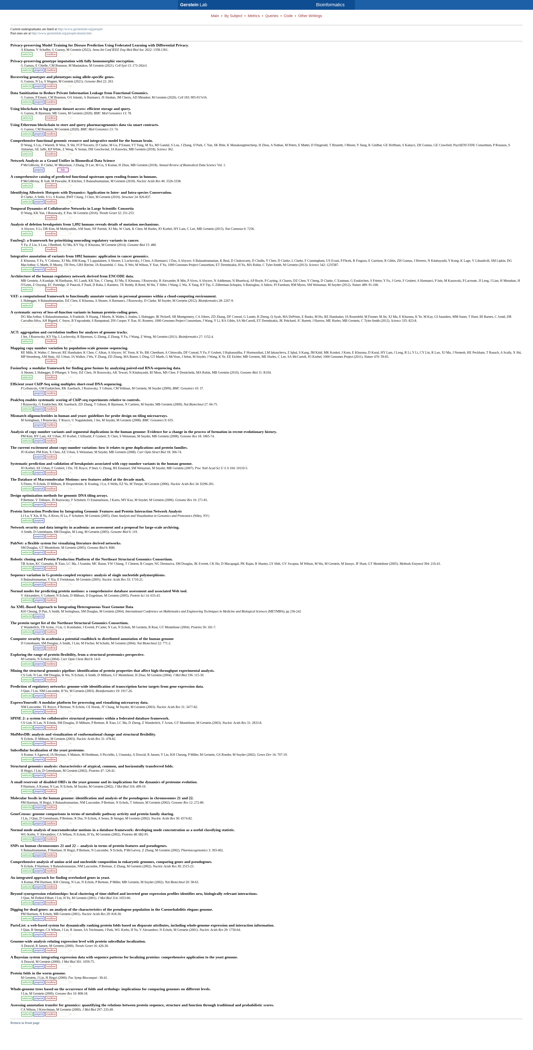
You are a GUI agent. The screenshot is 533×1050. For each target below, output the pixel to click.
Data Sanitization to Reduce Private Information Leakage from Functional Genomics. (79, 93)
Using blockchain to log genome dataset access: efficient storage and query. (70, 109)
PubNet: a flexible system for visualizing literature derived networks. (65, 543)
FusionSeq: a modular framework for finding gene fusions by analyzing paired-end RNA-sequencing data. (95, 368)
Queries (271, 16)
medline (51, 54)
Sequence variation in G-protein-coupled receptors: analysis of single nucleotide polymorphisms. (88, 575)
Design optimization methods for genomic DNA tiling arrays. (59, 495)
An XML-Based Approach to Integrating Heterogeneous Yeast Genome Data (71, 607)
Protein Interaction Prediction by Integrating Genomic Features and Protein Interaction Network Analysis (96, 511)
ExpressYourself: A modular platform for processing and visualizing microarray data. (79, 702)
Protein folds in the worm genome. (38, 973)
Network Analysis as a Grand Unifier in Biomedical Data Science (62, 160)
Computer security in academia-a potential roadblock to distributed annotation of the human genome (92, 639)
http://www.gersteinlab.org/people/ (80, 29)
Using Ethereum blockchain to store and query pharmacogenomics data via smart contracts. (84, 125)
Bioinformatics (330, 4)
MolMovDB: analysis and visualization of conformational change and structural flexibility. (83, 734)
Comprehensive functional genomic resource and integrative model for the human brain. (81, 140)
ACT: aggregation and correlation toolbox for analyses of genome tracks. (69, 332)
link (63, 169)
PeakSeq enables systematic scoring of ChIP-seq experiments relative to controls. (75, 400)
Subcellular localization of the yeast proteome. (47, 750)
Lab (193, 4)
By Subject (233, 16)
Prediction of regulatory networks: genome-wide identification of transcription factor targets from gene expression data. (107, 686)
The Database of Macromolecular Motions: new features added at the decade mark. (77, 479)
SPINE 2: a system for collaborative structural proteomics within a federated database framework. (89, 718)
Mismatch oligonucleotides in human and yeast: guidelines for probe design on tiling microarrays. (89, 416)
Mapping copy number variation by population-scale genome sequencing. (69, 348)
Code (288, 16)
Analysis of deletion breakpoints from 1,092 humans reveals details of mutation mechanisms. (84, 224)
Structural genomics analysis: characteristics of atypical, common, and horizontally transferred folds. (92, 766)
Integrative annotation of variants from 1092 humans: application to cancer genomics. (79, 256)
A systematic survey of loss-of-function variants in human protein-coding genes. (74, 312)
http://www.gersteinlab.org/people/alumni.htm (61, 33)
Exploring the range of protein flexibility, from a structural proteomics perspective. (77, 654)
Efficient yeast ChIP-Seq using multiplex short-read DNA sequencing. (66, 384)
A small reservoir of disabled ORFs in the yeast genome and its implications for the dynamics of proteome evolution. (104, 782)
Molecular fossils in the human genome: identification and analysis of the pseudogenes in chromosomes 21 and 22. (102, 798)
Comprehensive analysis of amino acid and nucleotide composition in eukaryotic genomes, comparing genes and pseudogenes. (111, 862)
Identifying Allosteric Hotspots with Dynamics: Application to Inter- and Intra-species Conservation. (91, 192)
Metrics (254, 16)
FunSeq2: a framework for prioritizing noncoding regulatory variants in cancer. (74, 240)
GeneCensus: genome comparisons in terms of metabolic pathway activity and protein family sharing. (92, 814)
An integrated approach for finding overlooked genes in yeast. (60, 877)
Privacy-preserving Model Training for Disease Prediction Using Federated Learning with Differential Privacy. (99, 45)
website (26, 54)
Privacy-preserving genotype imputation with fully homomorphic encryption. (72, 61)
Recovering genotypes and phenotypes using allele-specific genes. (62, 77)
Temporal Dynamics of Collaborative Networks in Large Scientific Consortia (72, 208)
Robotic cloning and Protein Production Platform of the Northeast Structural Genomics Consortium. (91, 559)
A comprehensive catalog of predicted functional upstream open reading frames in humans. (83, 177)
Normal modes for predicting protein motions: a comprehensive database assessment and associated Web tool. (98, 591)
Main (215, 16)
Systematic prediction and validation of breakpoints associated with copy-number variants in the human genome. (101, 463)
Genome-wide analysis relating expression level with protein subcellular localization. (78, 941)
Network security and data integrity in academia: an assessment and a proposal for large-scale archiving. (94, 527)
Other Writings (310, 16)
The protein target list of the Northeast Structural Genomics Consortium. (69, 623)
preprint (38, 70)
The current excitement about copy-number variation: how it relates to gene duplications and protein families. (99, 447)
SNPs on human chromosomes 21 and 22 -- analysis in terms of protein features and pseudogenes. (88, 846)
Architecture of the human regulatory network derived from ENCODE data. (72, 276)
